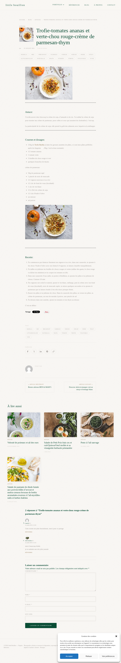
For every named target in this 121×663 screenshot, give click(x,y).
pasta (56, 333)
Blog (86, 5)
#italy (91, 54)
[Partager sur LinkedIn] (40, 351)
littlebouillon (32, 333)
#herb (83, 54)
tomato (64, 333)
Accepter (69, 656)
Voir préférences (108, 656)
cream (76, 329)
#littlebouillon (27, 58)
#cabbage (54, 54)
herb (84, 329)
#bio (32, 54)
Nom (27, 594)
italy (92, 329)
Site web (28, 614)
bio (38, 329)
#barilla (24, 54)
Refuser (89, 656)
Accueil (22, 19)
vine (28, 337)
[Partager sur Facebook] (27, 351)
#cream (74, 54)
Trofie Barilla (39, 145)
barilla (29, 329)
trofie (73, 333)
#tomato (61, 58)
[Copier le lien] (53, 351)
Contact (111, 5)
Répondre (28, 532)
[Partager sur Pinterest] (47, 351)
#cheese (64, 54)
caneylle (27, 523)
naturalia (46, 333)
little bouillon (15, 5)
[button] (116, 636)
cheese (67, 329)
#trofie (70, 58)
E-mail (28, 604)
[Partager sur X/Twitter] (34, 351)
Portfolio (57, 4)
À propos (98, 5)
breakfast (46, 329)
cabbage (58, 329)
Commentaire (31, 571)
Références (74, 5)
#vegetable (82, 58)
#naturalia (41, 58)
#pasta (51, 58)
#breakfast (43, 54)
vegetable (84, 333)
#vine (92, 58)
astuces (38, 19)
